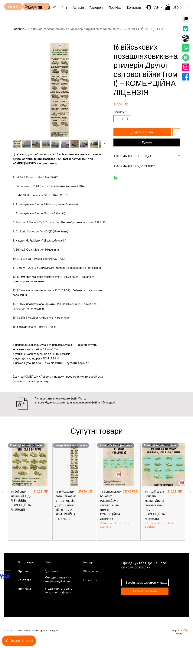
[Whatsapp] (185, 48)
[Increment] (128, 118)
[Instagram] (185, 67)
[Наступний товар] (190, 492)
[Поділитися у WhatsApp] (116, 177)
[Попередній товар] (2, 492)
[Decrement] (116, 118)
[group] (96, 492)
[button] (167, 7)
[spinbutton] (122, 118)
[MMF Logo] (185, 28)
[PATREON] (185, 19)
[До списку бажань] (176, 132)
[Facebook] (185, 77)
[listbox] (180, 7)
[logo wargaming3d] (185, 38)
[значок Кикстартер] (185, 57)
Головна (18, 29)
